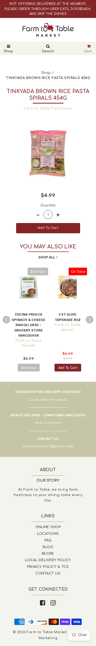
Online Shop (48, 527)
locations (52, 423)
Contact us (48, 573)
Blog (48, 547)
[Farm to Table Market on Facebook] (43, 603)
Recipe (48, 554)
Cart (88, 51)
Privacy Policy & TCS (48, 567)
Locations (48, 534)
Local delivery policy (48, 399)
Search (48, 51)
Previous (6, 320)
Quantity (48, 205)
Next (89, 320)
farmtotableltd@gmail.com (48, 446)
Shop (8, 51)
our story (48, 480)
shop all (46, 257)
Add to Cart (67, 368)
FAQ (48, 540)
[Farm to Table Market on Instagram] (53, 603)
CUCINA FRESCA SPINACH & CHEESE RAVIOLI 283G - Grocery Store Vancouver (28, 324)
